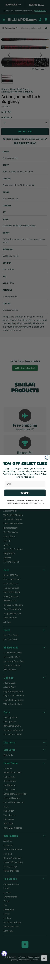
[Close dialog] (47, 457)
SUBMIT (25, 492)
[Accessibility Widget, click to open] (4, 953)
